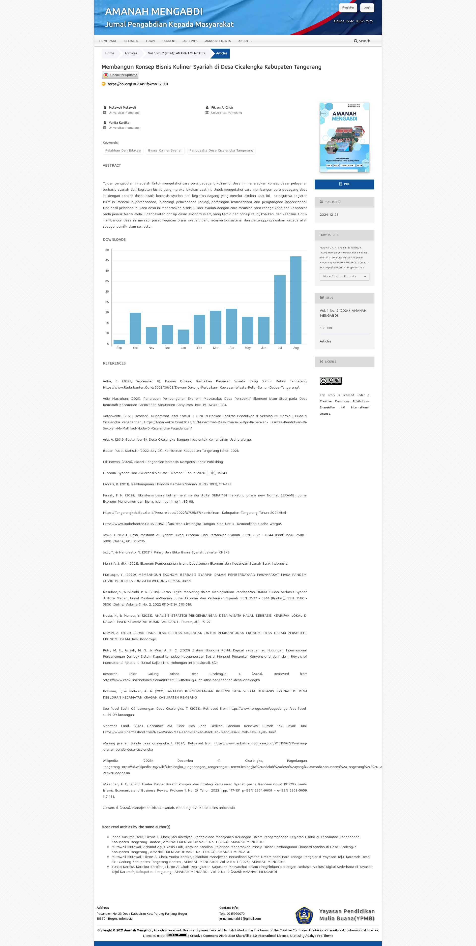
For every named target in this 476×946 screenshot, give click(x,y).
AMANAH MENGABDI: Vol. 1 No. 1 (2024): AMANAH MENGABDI (214, 842)
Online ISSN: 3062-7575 (353, 21)
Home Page (108, 41)
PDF (346, 184)
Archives (190, 41)
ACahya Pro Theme (318, 936)
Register (131, 41)
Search (364, 41)
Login (150, 41)
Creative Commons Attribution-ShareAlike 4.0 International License (344, 408)
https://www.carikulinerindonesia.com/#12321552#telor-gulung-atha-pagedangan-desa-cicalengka (181, 680)
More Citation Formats (339, 276)
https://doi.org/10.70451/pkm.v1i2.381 (138, 84)
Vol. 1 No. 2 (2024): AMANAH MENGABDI (177, 53)
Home (109, 53)
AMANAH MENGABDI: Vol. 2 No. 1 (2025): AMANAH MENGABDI (235, 862)
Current (169, 41)
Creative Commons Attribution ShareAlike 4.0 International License (239, 936)
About (243, 41)
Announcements (218, 41)
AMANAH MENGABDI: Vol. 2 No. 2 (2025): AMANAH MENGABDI (226, 872)
